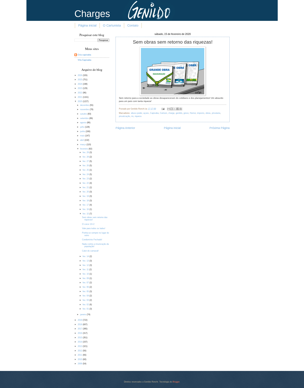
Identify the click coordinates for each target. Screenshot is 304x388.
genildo (179, 113)
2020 (80, 101)
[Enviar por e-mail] (168, 108)
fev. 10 (86, 274)
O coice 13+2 (88, 224)
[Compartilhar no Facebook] (177, 108)
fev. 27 (86, 161)
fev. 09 (86, 278)
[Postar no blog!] (171, 108)
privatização (124, 116)
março (83, 144)
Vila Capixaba (84, 60)
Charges (92, 13)
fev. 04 (86, 295)
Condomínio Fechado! (92, 239)
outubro (84, 114)
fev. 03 (86, 300)
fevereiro (84, 149)
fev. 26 (86, 165)
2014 (80, 342)
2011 (80, 355)
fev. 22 (86, 183)
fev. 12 (86, 265)
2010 (80, 359)
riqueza (138, 116)
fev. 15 (86, 213)
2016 (80, 333)
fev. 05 (86, 291)
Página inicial (87, 25)
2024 (80, 84)
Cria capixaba (84, 55)
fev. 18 (86, 200)
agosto (83, 122)
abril (82, 140)
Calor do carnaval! (90, 251)
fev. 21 (86, 187)
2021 (80, 97)
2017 (80, 328)
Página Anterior (125, 128)
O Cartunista (112, 25)
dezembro (85, 105)
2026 (80, 75)
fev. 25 (86, 170)
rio (132, 116)
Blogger (176, 382)
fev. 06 (86, 287)
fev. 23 (86, 178)
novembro (85, 109)
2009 (80, 363)
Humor (193, 113)
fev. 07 (86, 282)
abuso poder (136, 113)
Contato (132, 25)
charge (171, 113)
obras (208, 113)
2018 (80, 324)
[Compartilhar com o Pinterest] (180, 108)
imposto (200, 113)
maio (82, 135)
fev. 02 (86, 304)
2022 (80, 92)
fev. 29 (86, 152)
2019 (80, 320)
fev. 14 (86, 256)
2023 (80, 88)
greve (186, 113)
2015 (80, 337)
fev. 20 (86, 192)
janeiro (83, 314)
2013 (80, 346)
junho (83, 131)
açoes (146, 113)
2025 (80, 79)
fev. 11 (86, 269)
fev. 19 (86, 196)
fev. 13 (86, 261)
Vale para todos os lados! (93, 228)
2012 (80, 350)
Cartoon (163, 113)
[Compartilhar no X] (174, 108)
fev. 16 (86, 209)
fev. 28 (86, 157)
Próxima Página (219, 128)
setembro (84, 118)
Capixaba (154, 113)
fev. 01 (86, 309)
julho (82, 127)
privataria (216, 113)
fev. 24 (86, 174)
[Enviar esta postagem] (163, 109)
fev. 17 (86, 205)
